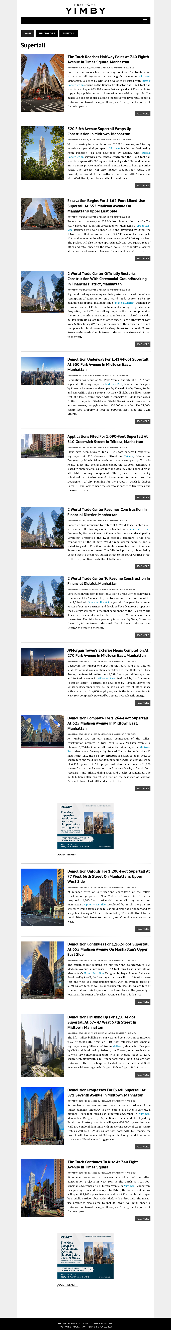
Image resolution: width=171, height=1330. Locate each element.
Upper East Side (94, 973)
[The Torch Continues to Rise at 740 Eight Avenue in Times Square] (42, 1214)
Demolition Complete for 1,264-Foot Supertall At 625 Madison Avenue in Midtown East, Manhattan (107, 723)
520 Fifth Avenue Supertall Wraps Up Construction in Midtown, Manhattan (99, 131)
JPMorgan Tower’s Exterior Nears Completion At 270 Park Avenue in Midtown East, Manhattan (107, 653)
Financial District (124, 302)
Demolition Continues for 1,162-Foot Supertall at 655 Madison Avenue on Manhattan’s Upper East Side (108, 949)
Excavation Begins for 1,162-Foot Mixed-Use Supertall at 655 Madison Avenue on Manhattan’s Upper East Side (106, 205)
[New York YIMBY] (85, 8)
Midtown (144, 76)
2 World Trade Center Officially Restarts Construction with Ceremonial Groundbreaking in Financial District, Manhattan (107, 278)
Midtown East (113, 384)
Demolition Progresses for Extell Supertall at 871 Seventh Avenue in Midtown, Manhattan (106, 1092)
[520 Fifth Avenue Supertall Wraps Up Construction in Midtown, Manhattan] (42, 177)
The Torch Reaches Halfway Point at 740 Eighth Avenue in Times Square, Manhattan (108, 59)
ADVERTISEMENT (67, 854)
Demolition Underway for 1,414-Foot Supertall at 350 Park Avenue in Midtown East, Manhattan (107, 364)
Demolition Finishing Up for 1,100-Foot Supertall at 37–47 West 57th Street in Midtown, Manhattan (101, 1022)
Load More (85, 1302)
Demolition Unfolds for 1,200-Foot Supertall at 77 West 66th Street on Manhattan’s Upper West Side (108, 876)
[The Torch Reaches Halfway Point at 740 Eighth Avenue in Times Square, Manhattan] (42, 109)
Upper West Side (95, 904)
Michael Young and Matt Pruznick (116, 67)
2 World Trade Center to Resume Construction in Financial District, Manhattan (108, 581)
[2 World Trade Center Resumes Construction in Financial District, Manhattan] (42, 546)
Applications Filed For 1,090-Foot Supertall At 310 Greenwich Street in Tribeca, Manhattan (107, 439)
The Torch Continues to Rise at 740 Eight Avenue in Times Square (102, 1164)
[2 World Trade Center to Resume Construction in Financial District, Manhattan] (42, 615)
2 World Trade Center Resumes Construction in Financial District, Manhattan (107, 512)
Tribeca (128, 456)
